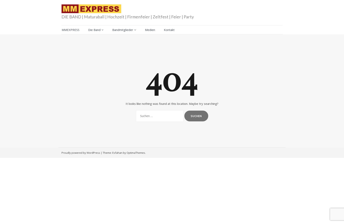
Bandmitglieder (122, 30)
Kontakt (169, 30)
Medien (150, 30)
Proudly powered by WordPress (81, 153)
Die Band (94, 30)
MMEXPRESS (70, 30)
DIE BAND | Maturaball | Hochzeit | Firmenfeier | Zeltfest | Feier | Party (128, 16)
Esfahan (117, 153)
